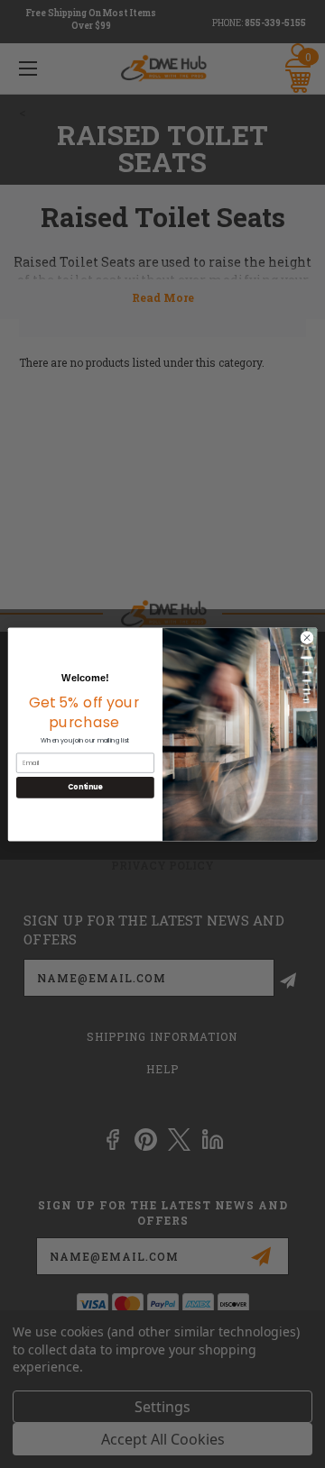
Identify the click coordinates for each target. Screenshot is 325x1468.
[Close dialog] (306, 636)
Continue (85, 787)
